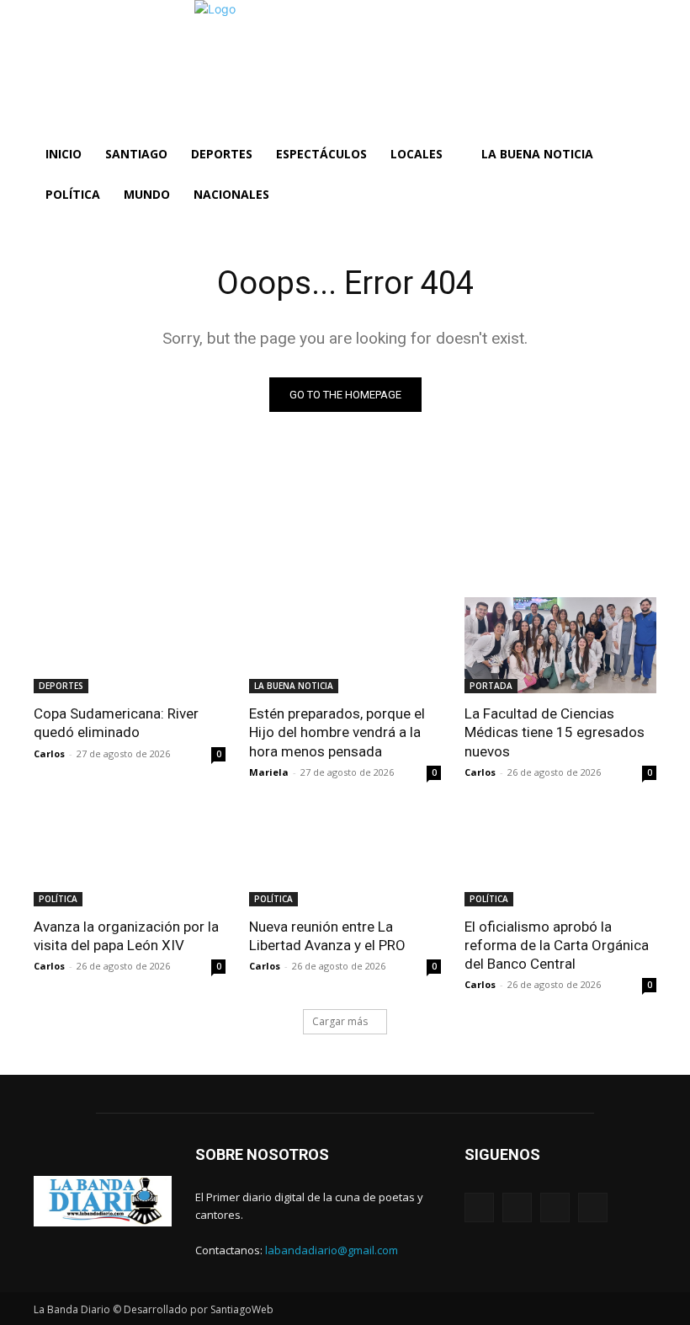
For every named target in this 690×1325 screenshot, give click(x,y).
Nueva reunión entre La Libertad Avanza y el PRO (327, 936)
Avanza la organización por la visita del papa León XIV (126, 936)
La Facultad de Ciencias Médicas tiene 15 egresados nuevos (554, 732)
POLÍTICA (58, 899)
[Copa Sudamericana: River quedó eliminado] (130, 645)
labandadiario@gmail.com (331, 1250)
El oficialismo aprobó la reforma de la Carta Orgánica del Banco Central (556, 945)
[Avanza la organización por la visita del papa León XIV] (130, 858)
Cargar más (340, 1021)
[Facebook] (479, 1207)
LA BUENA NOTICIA (293, 686)
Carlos (49, 753)
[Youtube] (593, 1207)
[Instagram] (517, 1207)
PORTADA (491, 686)
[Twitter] (555, 1207)
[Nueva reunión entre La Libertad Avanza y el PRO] (345, 858)
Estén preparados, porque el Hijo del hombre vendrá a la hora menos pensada (337, 732)
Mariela (269, 772)
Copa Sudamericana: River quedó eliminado (116, 722)
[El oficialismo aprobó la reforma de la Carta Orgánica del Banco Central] (560, 858)
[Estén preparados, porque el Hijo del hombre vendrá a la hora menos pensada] (345, 645)
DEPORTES (61, 686)
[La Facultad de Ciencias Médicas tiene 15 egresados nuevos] (560, 645)
